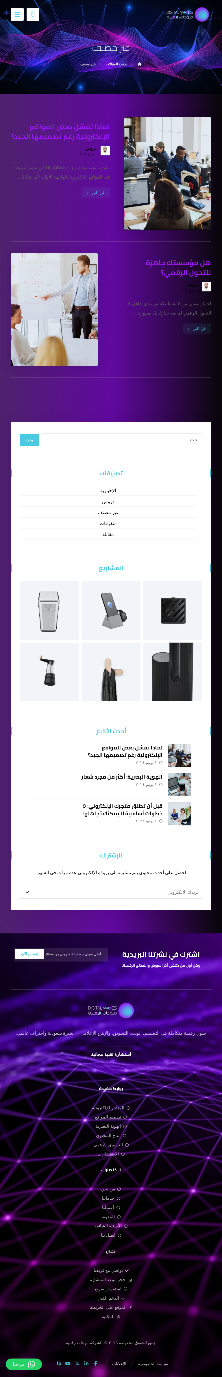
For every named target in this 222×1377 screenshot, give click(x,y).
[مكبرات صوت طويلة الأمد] (49, 610)
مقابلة (108, 534)
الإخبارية (108, 490)
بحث (29, 440)
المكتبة (108, 1316)
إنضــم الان (29, 954)
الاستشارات (108, 1154)
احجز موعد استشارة (108, 1279)
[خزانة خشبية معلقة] (172, 610)
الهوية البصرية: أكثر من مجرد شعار (122, 776)
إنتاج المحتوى (108, 1135)
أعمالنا (108, 1207)
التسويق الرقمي (108, 1144)
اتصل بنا (108, 1235)
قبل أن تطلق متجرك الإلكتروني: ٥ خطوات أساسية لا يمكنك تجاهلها (122, 809)
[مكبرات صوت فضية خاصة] (172, 672)
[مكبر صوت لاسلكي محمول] (49, 672)
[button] (17, 14)
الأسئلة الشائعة (108, 1226)
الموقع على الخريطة (108, 1307)
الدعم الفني (108, 1298)
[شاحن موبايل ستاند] (111, 672)
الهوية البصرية (108, 1126)
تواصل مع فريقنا (108, 1270)
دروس (91, 148)
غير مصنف (108, 512)
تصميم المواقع (108, 1117)
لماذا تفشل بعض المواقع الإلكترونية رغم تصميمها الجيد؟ (125, 751)
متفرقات (108, 523)
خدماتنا (108, 1198)
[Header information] (33, 14)
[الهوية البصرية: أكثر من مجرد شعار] (179, 784)
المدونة (108, 1216)
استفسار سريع (108, 1289)
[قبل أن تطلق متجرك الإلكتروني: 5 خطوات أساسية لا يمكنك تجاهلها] (179, 813)
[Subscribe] (27, 892)
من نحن (108, 1189)
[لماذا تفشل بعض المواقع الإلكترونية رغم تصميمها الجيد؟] (179, 755)
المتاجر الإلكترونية (108, 1108)
